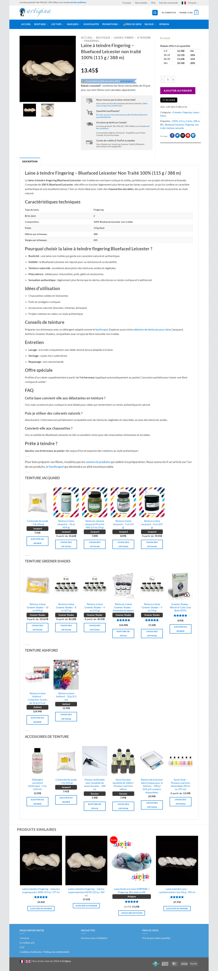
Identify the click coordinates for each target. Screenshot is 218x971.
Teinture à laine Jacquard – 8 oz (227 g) (152, 524)
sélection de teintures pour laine (152, 329)
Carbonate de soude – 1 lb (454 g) (37, 522)
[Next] (193, 780)
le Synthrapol (55, 466)
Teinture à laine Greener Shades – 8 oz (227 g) (66, 607)
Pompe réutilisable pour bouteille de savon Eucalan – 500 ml (94, 784)
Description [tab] (29, 161)
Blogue (149, 24)
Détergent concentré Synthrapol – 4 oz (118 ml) (37, 784)
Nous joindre (141, 2)
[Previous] (25, 780)
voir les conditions (78, 2)
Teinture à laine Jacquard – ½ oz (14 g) (123, 524)
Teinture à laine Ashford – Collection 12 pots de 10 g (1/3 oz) (37, 698)
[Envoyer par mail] (182, 135)
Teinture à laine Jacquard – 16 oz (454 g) (66, 524)
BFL (162, 124)
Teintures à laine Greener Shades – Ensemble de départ (123, 607)
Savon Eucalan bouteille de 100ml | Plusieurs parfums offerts (123, 784)
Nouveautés (91, 24)
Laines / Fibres (124, 37)
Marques (72, 24)
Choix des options (66, 544)
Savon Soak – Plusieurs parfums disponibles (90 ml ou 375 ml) (180, 784)
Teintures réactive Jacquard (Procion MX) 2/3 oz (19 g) (94, 524)
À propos (126, 2)
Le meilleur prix (27, 942)
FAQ (153, 2)
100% (175, 121)
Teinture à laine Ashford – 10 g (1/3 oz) (66, 696)
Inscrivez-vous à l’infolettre (94, 938)
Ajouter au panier (178, 90)
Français (192, 2)
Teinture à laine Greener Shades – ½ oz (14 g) (152, 607)
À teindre (144, 37)
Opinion (164, 24)
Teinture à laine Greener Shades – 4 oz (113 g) (94, 607)
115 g (182, 121)
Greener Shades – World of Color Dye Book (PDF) (180, 607)
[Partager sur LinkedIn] (193, 135)
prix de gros (126, 81)
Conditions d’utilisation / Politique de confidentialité (44, 952)
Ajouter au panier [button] (37, 541)
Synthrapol (101, 329)
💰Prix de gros (132, 24)
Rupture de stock (123, 633)
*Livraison (24, 938)
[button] (155, 13)
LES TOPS (56, 24)
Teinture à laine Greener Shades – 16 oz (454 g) (37, 607)
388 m (196, 121)
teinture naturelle (175, 128)
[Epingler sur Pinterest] (187, 135)
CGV (22, 947)
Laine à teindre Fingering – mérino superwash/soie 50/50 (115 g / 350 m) (86, 892)
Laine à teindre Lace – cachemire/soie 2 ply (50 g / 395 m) (177, 890)
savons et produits (98, 462)
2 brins (189, 121)
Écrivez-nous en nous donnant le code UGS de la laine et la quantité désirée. (121, 115)
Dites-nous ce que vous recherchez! (122, 104)
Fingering (91, 40)
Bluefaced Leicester (174, 124)
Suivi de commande (168, 2)
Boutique (40, 24)
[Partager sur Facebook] (172, 135)
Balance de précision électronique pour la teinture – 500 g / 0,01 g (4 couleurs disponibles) (152, 786)
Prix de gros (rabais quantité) (156, 938)
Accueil (26, 24)
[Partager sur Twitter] (177, 135)
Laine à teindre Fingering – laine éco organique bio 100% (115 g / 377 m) (41, 890)
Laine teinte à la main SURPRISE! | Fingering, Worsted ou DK (131, 890)
